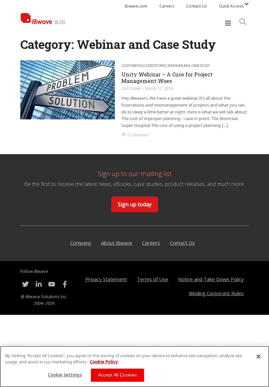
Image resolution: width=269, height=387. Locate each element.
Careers (167, 6)
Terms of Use (152, 279)
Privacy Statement (106, 279)
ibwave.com (136, 6)
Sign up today (135, 204)
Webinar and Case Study (189, 66)
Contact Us (196, 6)
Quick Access (231, 6)
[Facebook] (64, 284)
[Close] (258, 356)
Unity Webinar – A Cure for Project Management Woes (167, 77)
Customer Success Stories (143, 66)
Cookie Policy (104, 362)
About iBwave (116, 242)
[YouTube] (51, 284)
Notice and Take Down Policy (211, 279)
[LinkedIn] (38, 284)
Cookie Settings (65, 375)
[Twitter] (25, 284)
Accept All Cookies (117, 374)
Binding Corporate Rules (216, 293)
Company (80, 242)
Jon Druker (131, 88)
